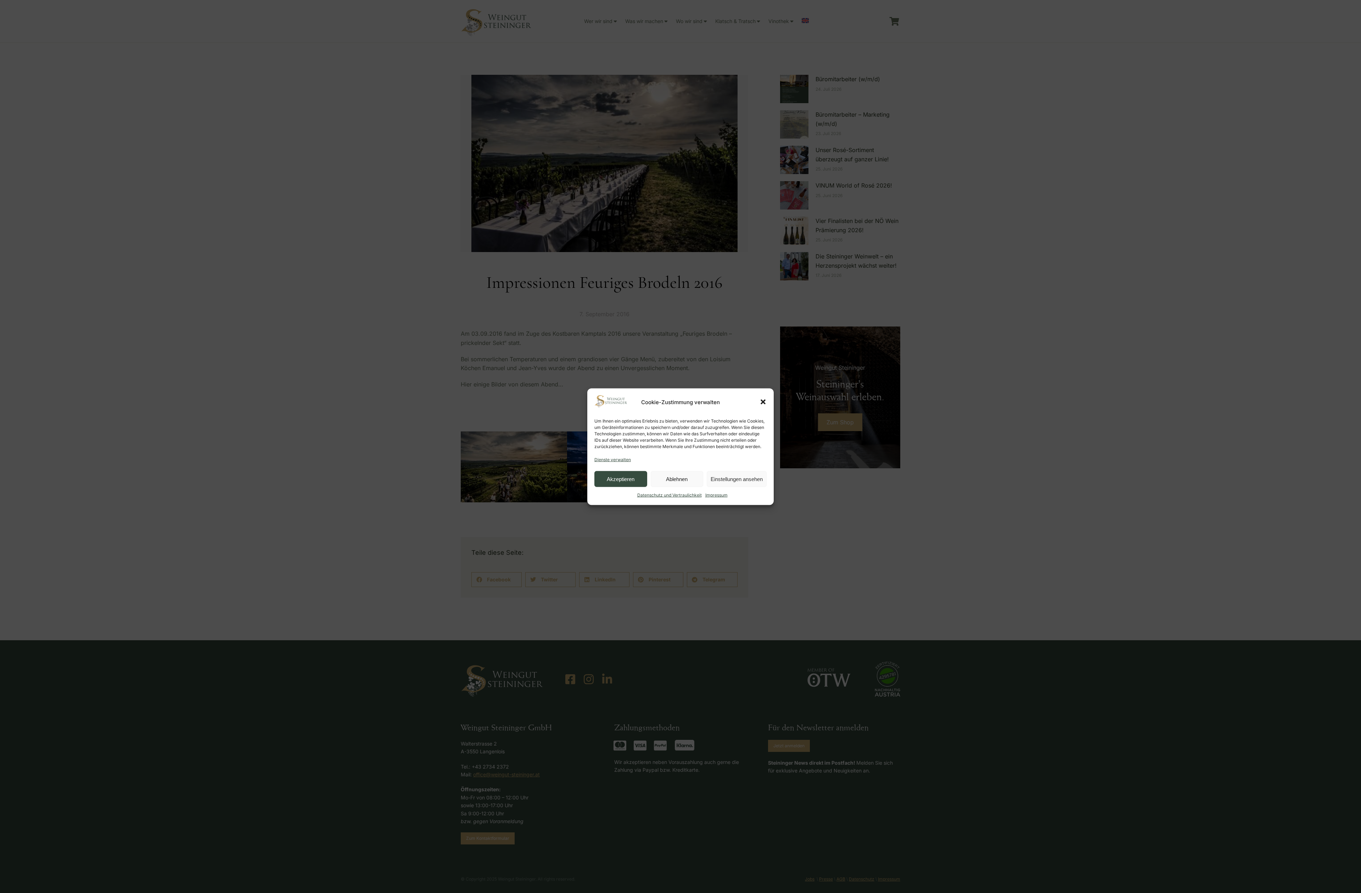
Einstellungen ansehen (737, 479)
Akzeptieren (620, 479)
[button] (763, 402)
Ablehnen (677, 479)
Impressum (716, 494)
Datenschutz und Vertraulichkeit (669, 494)
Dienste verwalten (612, 459)
